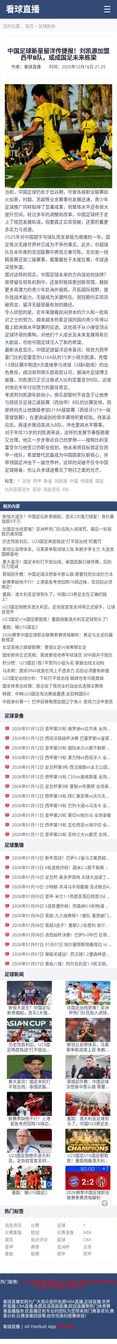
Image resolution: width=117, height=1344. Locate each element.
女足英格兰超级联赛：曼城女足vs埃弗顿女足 (44, 647)
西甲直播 (74, 1286)
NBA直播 (31, 1281)
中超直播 (84, 1281)
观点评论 (39, 1239)
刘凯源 (61, 481)
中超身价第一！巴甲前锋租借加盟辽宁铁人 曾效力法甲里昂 (57, 701)
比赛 (35, 1225)
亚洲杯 (63, 1247)
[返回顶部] (104, 1203)
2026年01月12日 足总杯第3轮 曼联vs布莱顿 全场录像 (62, 786)
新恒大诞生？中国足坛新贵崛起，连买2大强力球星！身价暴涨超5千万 (58, 518)
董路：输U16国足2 (20, 627)
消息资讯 (51, 489)
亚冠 (36, 489)
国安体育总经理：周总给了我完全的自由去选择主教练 (52, 686)
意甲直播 (56, 1286)
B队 (65, 489)
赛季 (35, 1247)
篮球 (61, 1239)
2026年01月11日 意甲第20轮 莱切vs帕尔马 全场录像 (61, 815)
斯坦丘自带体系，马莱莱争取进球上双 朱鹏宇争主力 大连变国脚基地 (58, 551)
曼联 (9, 1254)
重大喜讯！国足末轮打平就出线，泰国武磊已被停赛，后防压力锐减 (57, 564)
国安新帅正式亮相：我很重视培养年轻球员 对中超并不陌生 (57, 655)
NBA (87, 1232)
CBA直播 (67, 1281)
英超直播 (49, 1281)
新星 (48, 481)
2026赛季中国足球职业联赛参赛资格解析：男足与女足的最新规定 (57, 637)
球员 (9, 1239)
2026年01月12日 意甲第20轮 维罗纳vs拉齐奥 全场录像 (63, 728)
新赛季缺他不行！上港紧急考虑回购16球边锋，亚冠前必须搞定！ (57, 584)
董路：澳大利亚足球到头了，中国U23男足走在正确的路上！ (54, 596)
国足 (99, 481)
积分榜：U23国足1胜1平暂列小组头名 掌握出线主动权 (53, 663)
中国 (74, 481)
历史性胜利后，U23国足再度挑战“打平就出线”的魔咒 (51, 541)
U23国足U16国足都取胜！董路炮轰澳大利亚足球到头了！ (56, 619)
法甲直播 (102, 1281)
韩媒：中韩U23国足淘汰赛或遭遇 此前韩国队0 (45, 693)
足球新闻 (46, 26)
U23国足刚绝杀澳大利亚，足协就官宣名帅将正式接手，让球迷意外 (58, 609)
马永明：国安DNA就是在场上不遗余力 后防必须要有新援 (55, 670)
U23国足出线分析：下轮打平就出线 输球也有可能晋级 (53, 678)
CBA (87, 1239)
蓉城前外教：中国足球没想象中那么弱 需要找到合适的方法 (57, 574)
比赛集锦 (13, 1232)
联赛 (35, 1254)
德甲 (61, 1254)
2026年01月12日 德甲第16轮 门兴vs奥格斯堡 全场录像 (63, 776)
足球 (26, 481)
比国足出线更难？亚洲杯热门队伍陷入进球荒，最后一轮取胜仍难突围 (57, 531)
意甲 (9, 1247)
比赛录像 (65, 1232)
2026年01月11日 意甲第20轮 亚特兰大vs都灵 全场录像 (63, 834)
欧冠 (35, 1232)
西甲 (37, 481)
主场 (87, 1247)
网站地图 (65, 1326)
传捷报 (86, 481)
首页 (29, 26)
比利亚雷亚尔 (17, 489)
